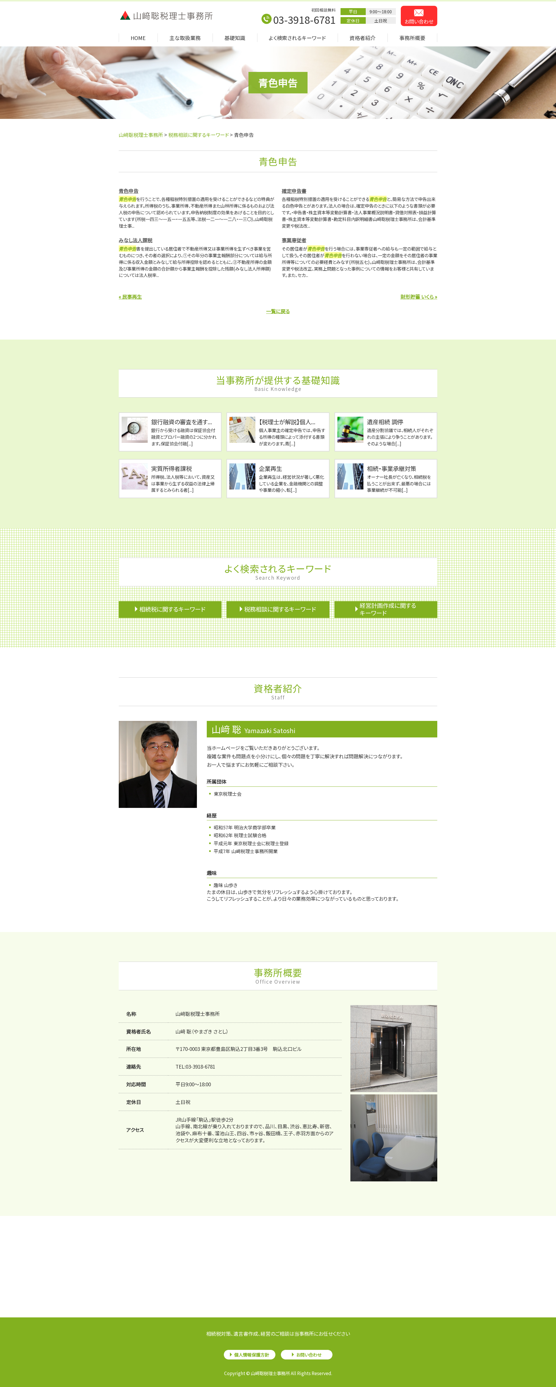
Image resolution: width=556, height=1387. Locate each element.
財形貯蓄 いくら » (418, 296)
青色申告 (128, 190)
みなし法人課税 (135, 240)
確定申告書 (294, 190)
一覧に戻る (278, 311)
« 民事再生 (130, 296)
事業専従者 (294, 240)
